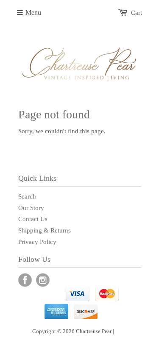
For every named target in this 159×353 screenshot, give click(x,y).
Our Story (31, 208)
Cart (136, 12)
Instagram (43, 280)
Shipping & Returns (44, 230)
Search (27, 196)
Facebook (25, 280)
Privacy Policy (37, 241)
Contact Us (32, 219)
